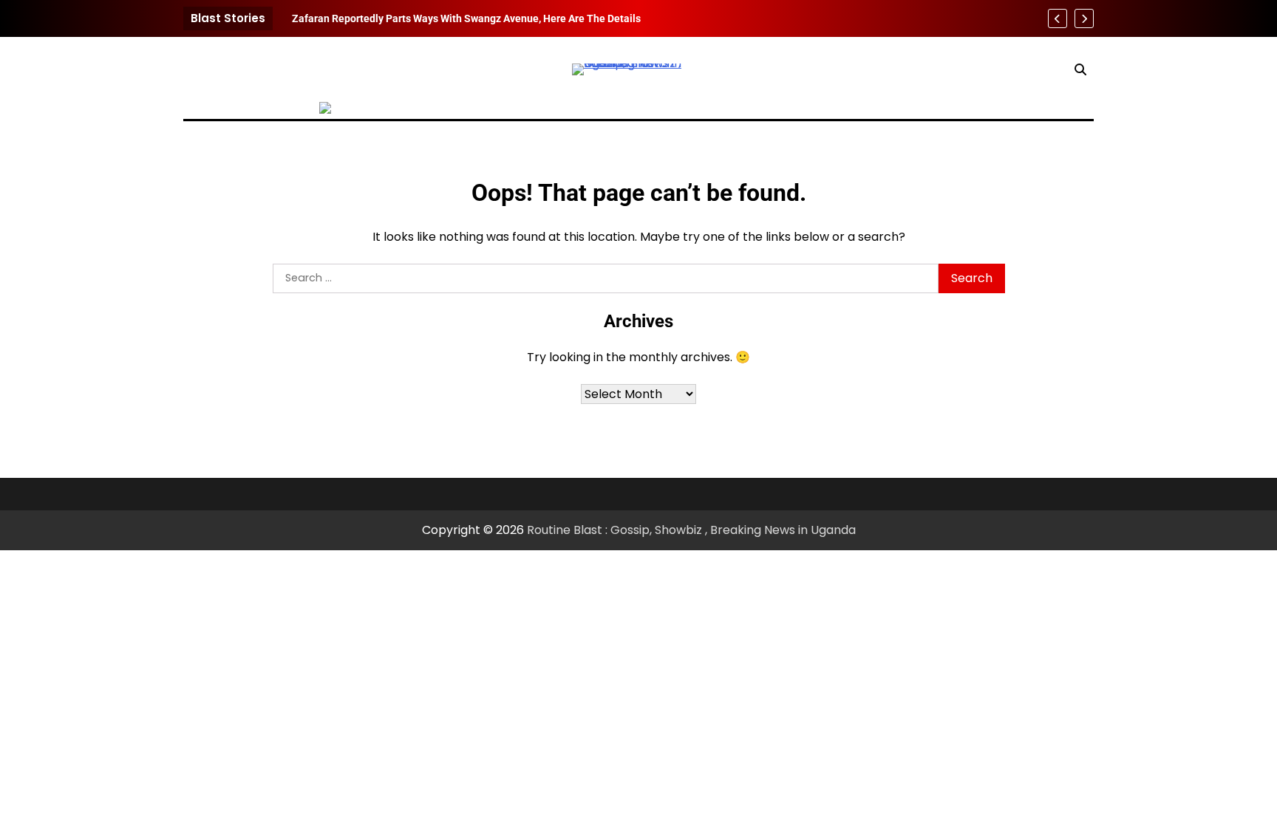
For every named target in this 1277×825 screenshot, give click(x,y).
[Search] (1080, 69)
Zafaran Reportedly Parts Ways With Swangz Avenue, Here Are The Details (466, 18)
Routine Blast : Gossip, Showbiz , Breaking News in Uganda (691, 529)
